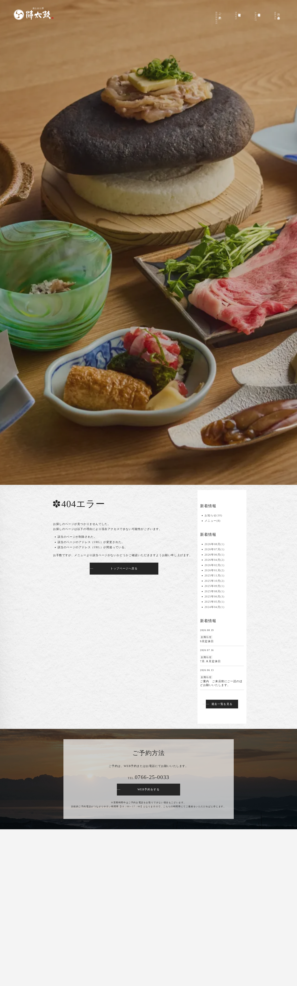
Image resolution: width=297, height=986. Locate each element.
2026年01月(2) (214, 570)
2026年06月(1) (214, 554)
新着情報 (238, 15)
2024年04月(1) (214, 607)
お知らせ (206, 637)
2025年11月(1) (214, 575)
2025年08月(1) (214, 591)
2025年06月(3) (214, 596)
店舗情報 (257, 16)
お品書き (277, 15)
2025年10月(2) (214, 580)
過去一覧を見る (222, 704)
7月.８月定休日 (210, 661)
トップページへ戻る (124, 568)
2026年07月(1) (214, 549)
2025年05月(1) (214, 601)
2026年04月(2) (214, 559)
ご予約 (218, 17)
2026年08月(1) (214, 544)
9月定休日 (207, 641)
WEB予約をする (149, 789)
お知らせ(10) (213, 515)
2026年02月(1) (214, 565)
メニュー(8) (213, 520)
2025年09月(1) (214, 586)
